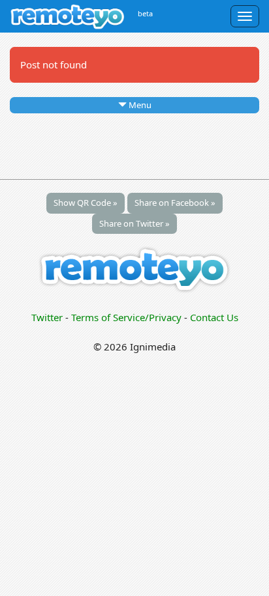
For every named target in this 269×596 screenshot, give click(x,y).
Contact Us (214, 317)
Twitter (47, 317)
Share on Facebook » (174, 202)
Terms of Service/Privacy (126, 317)
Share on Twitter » (134, 223)
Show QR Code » (86, 202)
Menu (139, 105)
